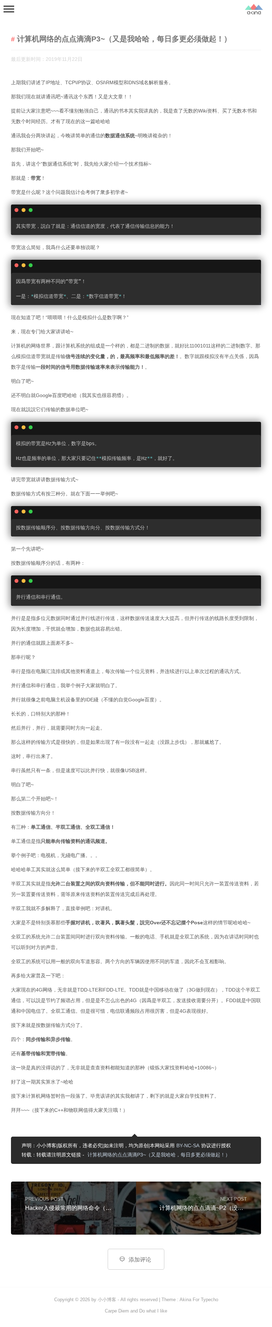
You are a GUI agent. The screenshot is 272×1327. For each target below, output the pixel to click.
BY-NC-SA (187, 1145)
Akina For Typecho (199, 1299)
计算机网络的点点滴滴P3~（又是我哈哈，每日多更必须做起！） (158, 1154)
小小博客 (107, 1299)
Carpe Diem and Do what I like (136, 1311)
